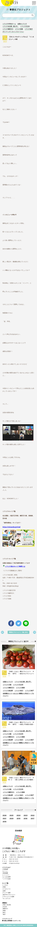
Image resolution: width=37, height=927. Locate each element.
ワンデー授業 (6, 892)
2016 (4, 821)
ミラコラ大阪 (7, 684)
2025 (11, 815)
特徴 (4, 887)
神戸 (4, 914)
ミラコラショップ (7, 918)
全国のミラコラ (22, 24)
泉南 (4, 910)
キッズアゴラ (6, 898)
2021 (4, 818)
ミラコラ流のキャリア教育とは (15, 566)
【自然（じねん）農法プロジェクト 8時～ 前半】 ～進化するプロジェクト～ (21, 673)
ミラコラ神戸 (29, 690)
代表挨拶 (5, 869)
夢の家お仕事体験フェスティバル (11, 920)
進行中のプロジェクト (9, 894)
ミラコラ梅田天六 (8, 29)
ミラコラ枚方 (29, 29)
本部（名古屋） (7, 905)
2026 (4, 815)
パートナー (6, 875)
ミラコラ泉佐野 (8, 690)
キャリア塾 (5, 883)
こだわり (5, 885)
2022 (32, 815)
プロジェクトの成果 (8, 896)
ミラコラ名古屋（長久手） (11, 26)
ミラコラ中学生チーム (9, 24)
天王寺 (5, 906)
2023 (25, 815)
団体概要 (5, 873)
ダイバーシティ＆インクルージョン (13, 31)
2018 (25, 818)
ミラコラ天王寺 (25, 26)
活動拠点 (4, 903)
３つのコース (6, 889)
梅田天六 (5, 908)
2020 (11, 818)
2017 (32, 818)
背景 (4, 891)
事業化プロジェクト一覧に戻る (18, 632)
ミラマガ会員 (6, 879)
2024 (18, 815)
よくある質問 (6, 877)
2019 (18, 818)
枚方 (4, 912)
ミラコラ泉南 (19, 29)
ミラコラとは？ (6, 867)
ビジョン (5, 871)
